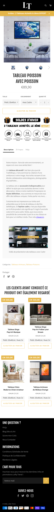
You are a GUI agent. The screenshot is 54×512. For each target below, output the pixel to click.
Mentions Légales (10, 459)
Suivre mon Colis (9, 435)
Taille (5, 96)
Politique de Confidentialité (14, 455)
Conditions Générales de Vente (15, 451)
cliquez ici (40, 217)
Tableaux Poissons (33, 264)
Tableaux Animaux (18, 264)
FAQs (5, 427)
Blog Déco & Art (9, 431)
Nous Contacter (9, 439)
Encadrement (26, 96)
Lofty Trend (11, 504)
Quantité (42, 96)
